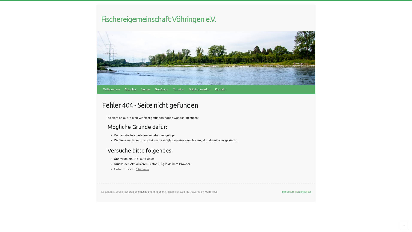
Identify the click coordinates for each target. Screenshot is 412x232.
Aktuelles (130, 89)
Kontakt (220, 89)
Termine (178, 89)
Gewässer (161, 89)
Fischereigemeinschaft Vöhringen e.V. (158, 19)
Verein (145, 89)
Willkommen (111, 89)
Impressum (288, 191)
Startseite (142, 169)
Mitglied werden (199, 89)
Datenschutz (303, 191)
